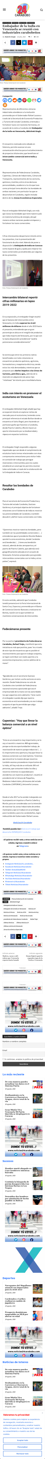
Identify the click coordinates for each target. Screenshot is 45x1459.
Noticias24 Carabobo (22, 822)
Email (4, 1050)
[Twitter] (10, 100)
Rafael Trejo (34, 919)
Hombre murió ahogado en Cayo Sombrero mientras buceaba (18, 1170)
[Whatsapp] (29, 100)
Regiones (23, 23)
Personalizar (23, 1447)
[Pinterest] (30, 42)
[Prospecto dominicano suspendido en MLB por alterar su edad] (37, 1316)
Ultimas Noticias (9, 922)
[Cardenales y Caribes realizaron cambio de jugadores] (37, 1302)
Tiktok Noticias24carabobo (16, 884)
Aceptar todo (22, 1440)
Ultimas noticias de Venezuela (13, 926)
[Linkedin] (19, 100)
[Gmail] (34, 100)
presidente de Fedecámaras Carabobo (16, 919)
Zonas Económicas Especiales (13, 929)
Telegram (23, 846)
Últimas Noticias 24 (22, 922)
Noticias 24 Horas (9, 912)
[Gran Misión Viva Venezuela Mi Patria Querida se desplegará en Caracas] (37, 1113)
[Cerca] (42, 1412)
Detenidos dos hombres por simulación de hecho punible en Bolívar (17, 1198)
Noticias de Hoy (33, 912)
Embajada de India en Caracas (13, 905)
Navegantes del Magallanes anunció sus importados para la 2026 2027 (18, 1287)
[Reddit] (14, 100)
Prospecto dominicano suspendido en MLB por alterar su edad (16, 1314)
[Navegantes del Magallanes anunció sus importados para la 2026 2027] (37, 1289)
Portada (15, 23)
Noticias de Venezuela (10, 916)
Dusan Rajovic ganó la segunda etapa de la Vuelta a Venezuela (34, 958)
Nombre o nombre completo (14, 1041)
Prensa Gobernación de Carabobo (22, 899)
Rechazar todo (22, 1454)
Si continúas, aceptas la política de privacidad (24, 1059)
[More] (36, 42)
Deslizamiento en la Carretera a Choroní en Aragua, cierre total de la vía (17, 1098)
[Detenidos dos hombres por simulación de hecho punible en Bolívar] (37, 1200)
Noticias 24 (31, 909)
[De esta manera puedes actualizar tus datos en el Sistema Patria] (37, 1085)
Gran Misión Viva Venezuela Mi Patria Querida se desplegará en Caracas (17, 1113)
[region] (22, 1435)
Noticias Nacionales (26, 916)
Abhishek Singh (15, 902)
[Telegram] (24, 42)
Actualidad (7, 23)
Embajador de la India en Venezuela (15, 909)
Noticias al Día (21, 912)
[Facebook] (12, 42)
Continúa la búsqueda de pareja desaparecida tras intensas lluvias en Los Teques (17, 1185)
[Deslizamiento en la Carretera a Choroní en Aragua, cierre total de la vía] (37, 1098)
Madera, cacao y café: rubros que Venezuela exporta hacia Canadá (10, 958)
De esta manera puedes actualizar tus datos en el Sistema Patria (17, 1084)
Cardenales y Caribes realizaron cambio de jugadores (15, 1301)
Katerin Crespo (10, 37)
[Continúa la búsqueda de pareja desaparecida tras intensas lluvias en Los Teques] (37, 1185)
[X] (18, 42)
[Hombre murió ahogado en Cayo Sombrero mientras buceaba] (37, 1172)
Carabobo (31, 23)
